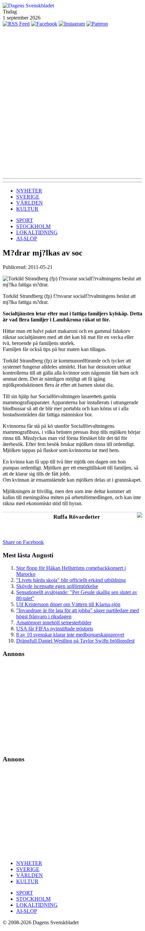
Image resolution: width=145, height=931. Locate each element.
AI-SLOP (26, 238)
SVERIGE (27, 197)
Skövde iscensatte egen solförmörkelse (57, 586)
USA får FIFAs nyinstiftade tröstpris (54, 628)
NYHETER (29, 191)
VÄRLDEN (29, 203)
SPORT (24, 220)
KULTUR (27, 209)
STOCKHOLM (33, 226)
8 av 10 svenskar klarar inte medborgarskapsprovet (70, 634)
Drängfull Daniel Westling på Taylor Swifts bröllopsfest (75, 641)
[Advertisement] (72, 102)
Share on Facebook (23, 542)
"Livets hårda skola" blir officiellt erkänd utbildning (71, 580)
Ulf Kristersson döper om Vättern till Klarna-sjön (68, 604)
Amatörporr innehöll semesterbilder (53, 622)
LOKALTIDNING (37, 232)
